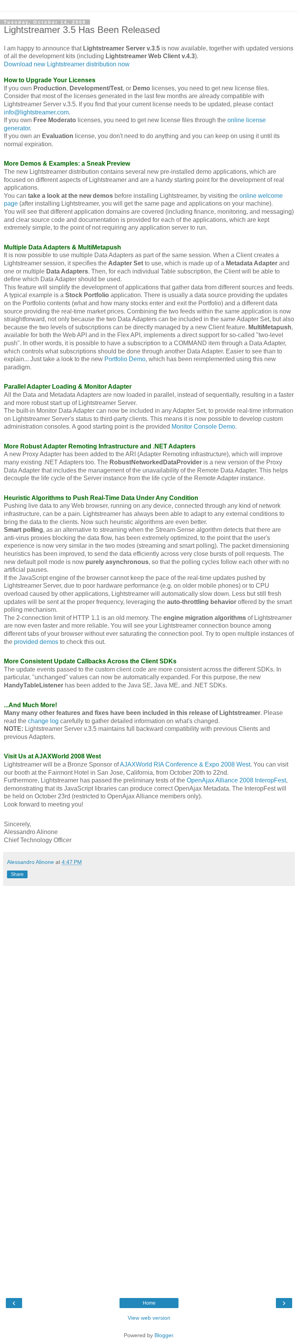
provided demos (36, 642)
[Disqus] (149, 987)
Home (149, 1303)
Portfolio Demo (125, 359)
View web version (149, 1318)
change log (43, 721)
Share (17, 874)
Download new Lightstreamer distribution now (67, 64)
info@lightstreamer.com (36, 112)
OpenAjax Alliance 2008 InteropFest (236, 780)
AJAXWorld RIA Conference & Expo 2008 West (185, 764)
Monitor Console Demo (203, 426)
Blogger (163, 1335)
